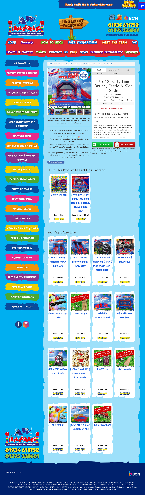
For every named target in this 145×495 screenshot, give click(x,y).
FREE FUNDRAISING (83, 42)
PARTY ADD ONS (22, 218)
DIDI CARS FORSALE (22, 208)
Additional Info (114, 70)
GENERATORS (22, 267)
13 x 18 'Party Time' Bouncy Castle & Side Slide (96, 64)
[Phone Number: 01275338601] (123, 30)
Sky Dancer (58, 425)
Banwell (98, 487)
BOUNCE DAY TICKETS (22, 306)
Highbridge (47, 489)
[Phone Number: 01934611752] (123, 25)
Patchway (71, 489)
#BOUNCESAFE (62, 487)
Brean (114, 487)
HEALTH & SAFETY (20, 52)
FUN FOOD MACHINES (22, 248)
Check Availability (127, 144)
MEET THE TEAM (114, 42)
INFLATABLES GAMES (22, 199)
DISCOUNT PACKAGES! (22, 83)
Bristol (70, 487)
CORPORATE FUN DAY (22, 257)
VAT (134, 42)
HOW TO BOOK (52, 42)
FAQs (73, 52)
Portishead (78, 489)
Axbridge (91, 487)
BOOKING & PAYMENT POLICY (20, 483)
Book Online (105, 144)
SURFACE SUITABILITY (107, 52)
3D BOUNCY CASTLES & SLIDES (22, 92)
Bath (103, 487)
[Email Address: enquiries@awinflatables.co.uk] (122, 35)
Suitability (100, 73)
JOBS (126, 485)
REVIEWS (103, 485)
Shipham (96, 489)
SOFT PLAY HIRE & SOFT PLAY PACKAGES (22, 157)
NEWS (84, 52)
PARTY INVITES (50, 487)
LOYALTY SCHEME (113, 485)
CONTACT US (58, 52)
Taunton (103, 489)
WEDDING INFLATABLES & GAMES (22, 228)
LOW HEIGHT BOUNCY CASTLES (22, 145)
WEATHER (132, 52)
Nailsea (64, 489)
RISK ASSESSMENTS (97, 483)
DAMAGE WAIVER (38, 485)
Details (99, 70)
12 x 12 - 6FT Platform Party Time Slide (58, 261)
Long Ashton (56, 489)
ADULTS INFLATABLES (22, 189)
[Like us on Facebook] (74, 27)
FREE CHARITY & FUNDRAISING (22, 277)
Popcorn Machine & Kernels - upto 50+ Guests (80, 373)
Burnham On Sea (131, 487)
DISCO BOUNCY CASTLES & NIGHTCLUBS (22, 124)
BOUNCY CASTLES (22, 102)
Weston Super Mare (80, 487)
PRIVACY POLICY (38, 487)
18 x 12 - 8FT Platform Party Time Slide (80, 261)
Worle (109, 489)
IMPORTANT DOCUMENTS (22, 297)
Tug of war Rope (102, 425)
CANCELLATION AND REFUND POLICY (62, 483)
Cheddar (32, 489)
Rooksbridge (88, 489)
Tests (128, 73)
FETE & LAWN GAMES (22, 287)
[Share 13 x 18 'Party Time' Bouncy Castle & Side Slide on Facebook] (69, 162)
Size (128, 70)
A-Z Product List (22, 63)
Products (28, 42)
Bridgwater (120, 487)
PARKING (85, 485)
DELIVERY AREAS (75, 485)
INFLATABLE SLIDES (22, 136)
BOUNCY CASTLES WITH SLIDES (22, 112)
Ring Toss (102, 369)
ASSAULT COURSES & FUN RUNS (22, 73)
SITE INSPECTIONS (111, 483)
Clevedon (39, 489)
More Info (59, 219)
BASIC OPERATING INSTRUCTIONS (57, 485)
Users (115, 73)
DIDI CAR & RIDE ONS (22, 169)
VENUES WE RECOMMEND (22, 238)
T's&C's (41, 52)
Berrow (108, 487)
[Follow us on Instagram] (26, 324)
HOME (12, 42)
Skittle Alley (124, 369)
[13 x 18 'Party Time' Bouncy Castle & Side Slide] (69, 88)
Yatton (114, 489)
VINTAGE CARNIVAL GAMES (22, 179)
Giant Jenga (80, 313)
